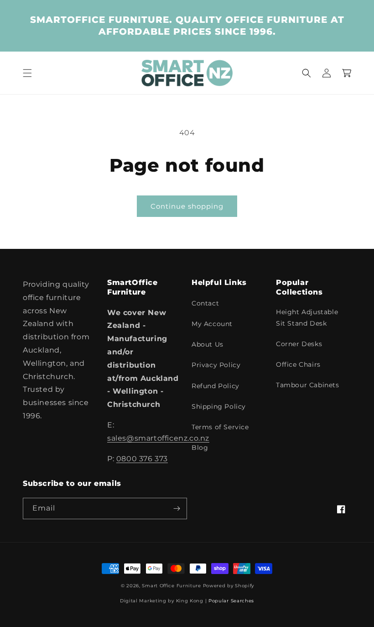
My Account (212, 324)
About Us (207, 344)
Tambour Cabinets (307, 385)
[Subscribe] (176, 508)
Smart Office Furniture (171, 586)
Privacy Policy (216, 365)
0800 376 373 (142, 458)
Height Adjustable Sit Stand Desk (307, 317)
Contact (205, 303)
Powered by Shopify (229, 586)
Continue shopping (187, 206)
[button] (27, 73)
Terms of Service (220, 427)
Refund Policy (215, 386)
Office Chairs (298, 364)
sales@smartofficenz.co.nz (158, 438)
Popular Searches (231, 601)
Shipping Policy (219, 406)
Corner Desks (299, 344)
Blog (200, 447)
